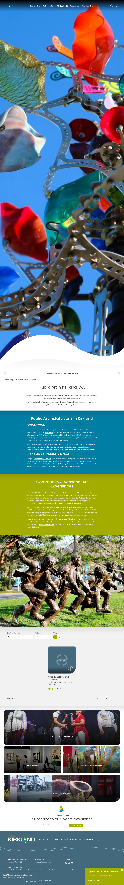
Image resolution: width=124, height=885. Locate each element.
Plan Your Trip (87, 6)
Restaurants (75, 6)
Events (33, 6)
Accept (29, 882)
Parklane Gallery (85, 498)
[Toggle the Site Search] (111, 5)
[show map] (52, 689)
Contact (39, 880)
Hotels (51, 6)
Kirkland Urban (45, 515)
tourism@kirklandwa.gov (43, 862)
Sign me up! (93, 881)
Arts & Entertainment (46, 524)
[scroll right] (119, 373)
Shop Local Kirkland (58, 677)
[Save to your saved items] (49, 689)
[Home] (62, 5)
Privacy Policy (48, 880)
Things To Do (42, 6)
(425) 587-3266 (54, 685)
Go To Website (58, 689)
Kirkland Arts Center (54, 507)
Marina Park (49, 432)
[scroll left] (5, 373)
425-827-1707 (40, 859)
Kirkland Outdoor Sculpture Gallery (42, 493)
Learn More (19, 878)
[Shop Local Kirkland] (62, 660)
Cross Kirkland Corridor (42, 458)
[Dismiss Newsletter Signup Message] (122, 870)
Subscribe (76, 825)
